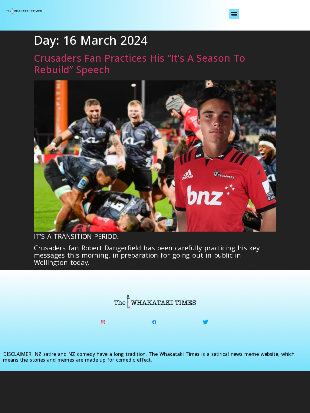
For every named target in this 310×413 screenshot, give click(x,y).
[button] (234, 14)
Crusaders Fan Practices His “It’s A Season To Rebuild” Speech (139, 63)
